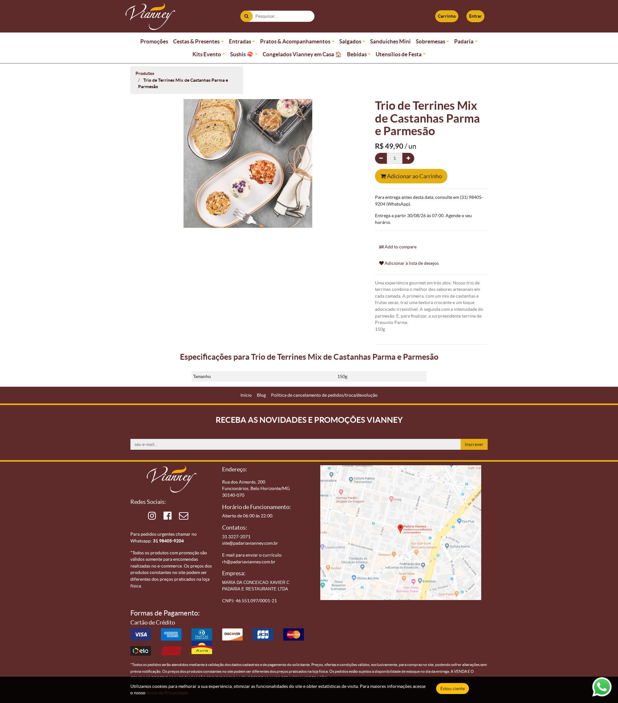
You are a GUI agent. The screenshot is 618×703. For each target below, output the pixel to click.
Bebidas (357, 54)
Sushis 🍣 (241, 54)
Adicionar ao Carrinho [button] (414, 176)
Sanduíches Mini (390, 41)
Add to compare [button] (400, 246)
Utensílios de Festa (399, 54)
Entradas (240, 41)
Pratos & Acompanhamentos (295, 41)
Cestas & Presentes (196, 41)
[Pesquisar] (246, 16)
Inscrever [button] (474, 444)
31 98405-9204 (168, 540)
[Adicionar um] (408, 158)
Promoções (154, 41)
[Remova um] (381, 158)
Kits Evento (206, 54)
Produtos (145, 73)
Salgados (350, 41)
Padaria (463, 41)
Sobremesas (430, 41)
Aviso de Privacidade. (167, 692)
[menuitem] (246, 395)
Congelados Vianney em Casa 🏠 (302, 54)
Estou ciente (452, 688)
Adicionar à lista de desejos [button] (411, 263)
